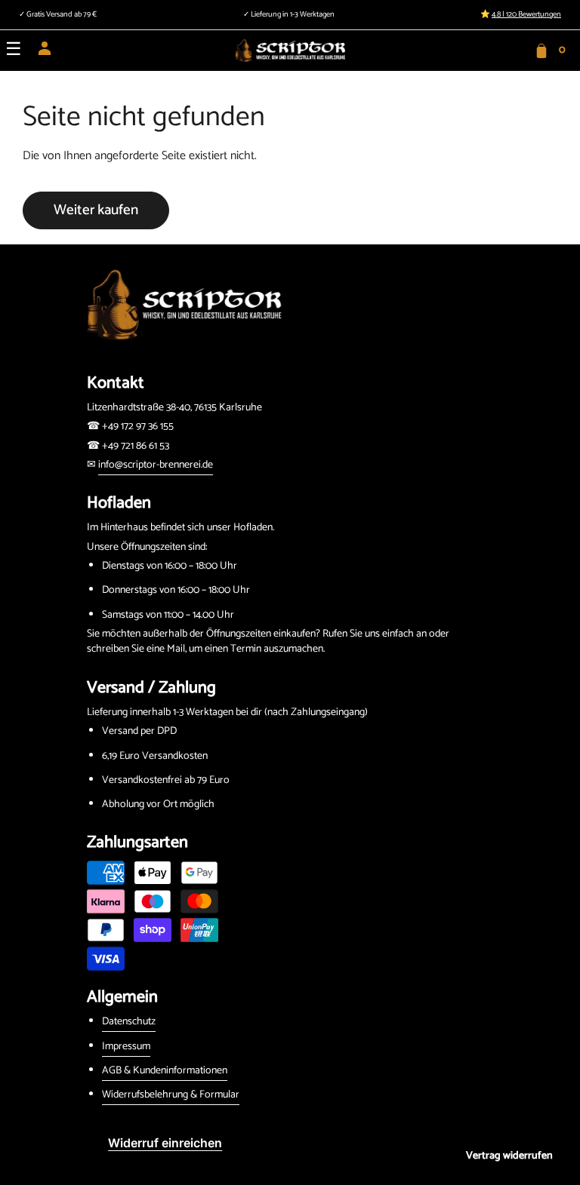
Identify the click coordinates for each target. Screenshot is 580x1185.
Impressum (126, 1046)
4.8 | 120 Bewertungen (526, 14)
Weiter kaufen (96, 210)
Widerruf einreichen (165, 1142)
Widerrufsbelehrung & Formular (170, 1095)
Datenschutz (129, 1021)
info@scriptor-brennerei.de (155, 465)
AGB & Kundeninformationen (164, 1070)
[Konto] (44, 53)
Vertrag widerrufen (509, 1156)
